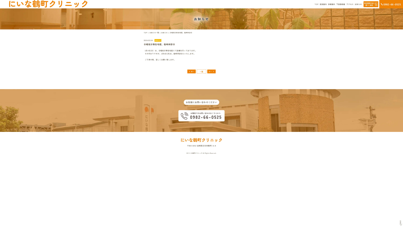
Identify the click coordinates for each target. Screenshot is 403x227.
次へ (210, 71)
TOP (316, 4)
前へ (192, 71)
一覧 (201, 71)
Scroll (400, 222)
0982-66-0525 (392, 4)
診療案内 (331, 4)
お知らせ (358, 4)
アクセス (349, 4)
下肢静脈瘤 (340, 4)
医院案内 (323, 4)
